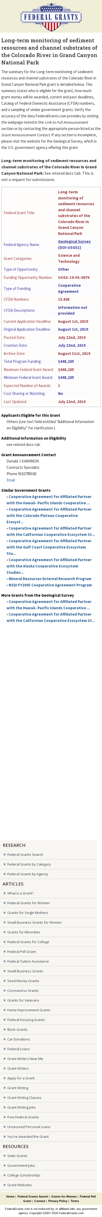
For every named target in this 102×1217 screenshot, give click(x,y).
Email (11, 479)
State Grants (17, 1155)
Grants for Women (64, 1196)
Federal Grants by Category (29, 864)
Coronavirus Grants (23, 990)
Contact (39, 1201)
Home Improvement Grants (28, 1010)
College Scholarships (24, 1175)
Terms (75, 1201)
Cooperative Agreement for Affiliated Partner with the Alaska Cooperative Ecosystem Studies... (49, 566)
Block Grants (17, 1029)
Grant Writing (17, 1087)
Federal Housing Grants (26, 1019)
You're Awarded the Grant (28, 1136)
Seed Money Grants (23, 980)
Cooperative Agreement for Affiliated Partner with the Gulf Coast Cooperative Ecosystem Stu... (49, 547)
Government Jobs (21, 1165)
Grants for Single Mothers (27, 912)
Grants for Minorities (23, 932)
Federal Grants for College (28, 941)
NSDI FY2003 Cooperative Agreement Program (50, 584)
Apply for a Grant (21, 1078)
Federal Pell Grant (21, 951)
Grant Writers (18, 1068)
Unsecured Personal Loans (28, 1126)
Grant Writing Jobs (21, 1107)
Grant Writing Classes (24, 1097)
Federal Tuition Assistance (28, 961)
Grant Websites (19, 1185)
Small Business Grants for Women (34, 922)
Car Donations (18, 1039)
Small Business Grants (25, 971)
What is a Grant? (20, 893)
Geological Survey (74, 241)
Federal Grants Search (25, 854)
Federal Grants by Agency (27, 874)
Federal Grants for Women (28, 903)
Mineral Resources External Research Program (50, 578)
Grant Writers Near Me (25, 1058)
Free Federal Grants (23, 1117)
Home (10, 1196)
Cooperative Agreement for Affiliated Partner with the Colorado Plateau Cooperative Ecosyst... (49, 515)
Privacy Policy (57, 1201)
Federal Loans (18, 1049)
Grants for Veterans (23, 1000)
